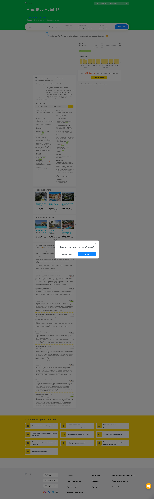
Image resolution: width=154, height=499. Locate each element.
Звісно (87, 254)
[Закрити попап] (96, 243)
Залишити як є (67, 254)
